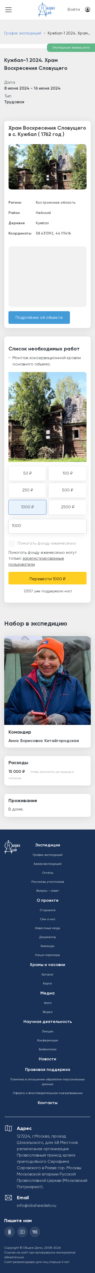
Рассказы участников (47, 882)
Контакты (48, 1103)
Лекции (47, 1031)
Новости (47, 1059)
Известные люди (47, 928)
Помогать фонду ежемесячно (46, 544)
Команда (47, 946)
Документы (47, 937)
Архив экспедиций (47, 864)
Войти (74, 10)
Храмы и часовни (47, 965)
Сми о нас (47, 919)
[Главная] (46, 6)
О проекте (48, 901)
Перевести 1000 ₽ (47, 579)
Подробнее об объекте (39, 318)
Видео (48, 1012)
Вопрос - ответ (47, 890)
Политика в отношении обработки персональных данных (47, 1082)
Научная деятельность (47, 1022)
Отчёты (47, 873)
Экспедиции (47, 845)
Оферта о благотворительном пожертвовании (48, 1093)
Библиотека (47, 1049)
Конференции (47, 1040)
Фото (47, 1003)
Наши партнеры (47, 955)
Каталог (48, 974)
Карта (47, 983)
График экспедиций (22, 33)
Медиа (47, 993)
